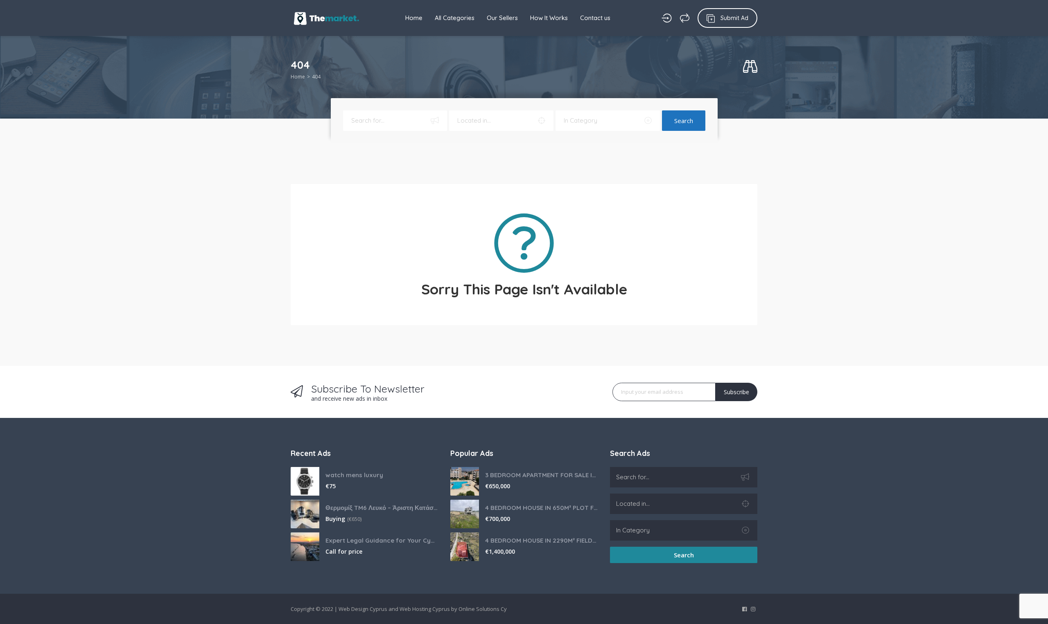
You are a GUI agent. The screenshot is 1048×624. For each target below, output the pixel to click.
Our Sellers (502, 18)
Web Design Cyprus (363, 609)
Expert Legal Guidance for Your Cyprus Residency (381, 540)
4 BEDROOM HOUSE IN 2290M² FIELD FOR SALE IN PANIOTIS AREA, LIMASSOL (541, 540)
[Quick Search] (750, 66)
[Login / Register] (667, 18)
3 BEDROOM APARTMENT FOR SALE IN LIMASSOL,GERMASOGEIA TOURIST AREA (541, 475)
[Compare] (684, 18)
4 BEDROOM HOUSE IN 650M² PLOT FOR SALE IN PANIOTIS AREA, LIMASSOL (541, 508)
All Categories (454, 18)
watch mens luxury (354, 475)
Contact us (595, 18)
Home (413, 18)
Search (683, 121)
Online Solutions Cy (482, 609)
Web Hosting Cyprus (425, 609)
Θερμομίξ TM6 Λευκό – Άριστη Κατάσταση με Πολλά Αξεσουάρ (381, 508)
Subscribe (736, 392)
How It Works (549, 18)
